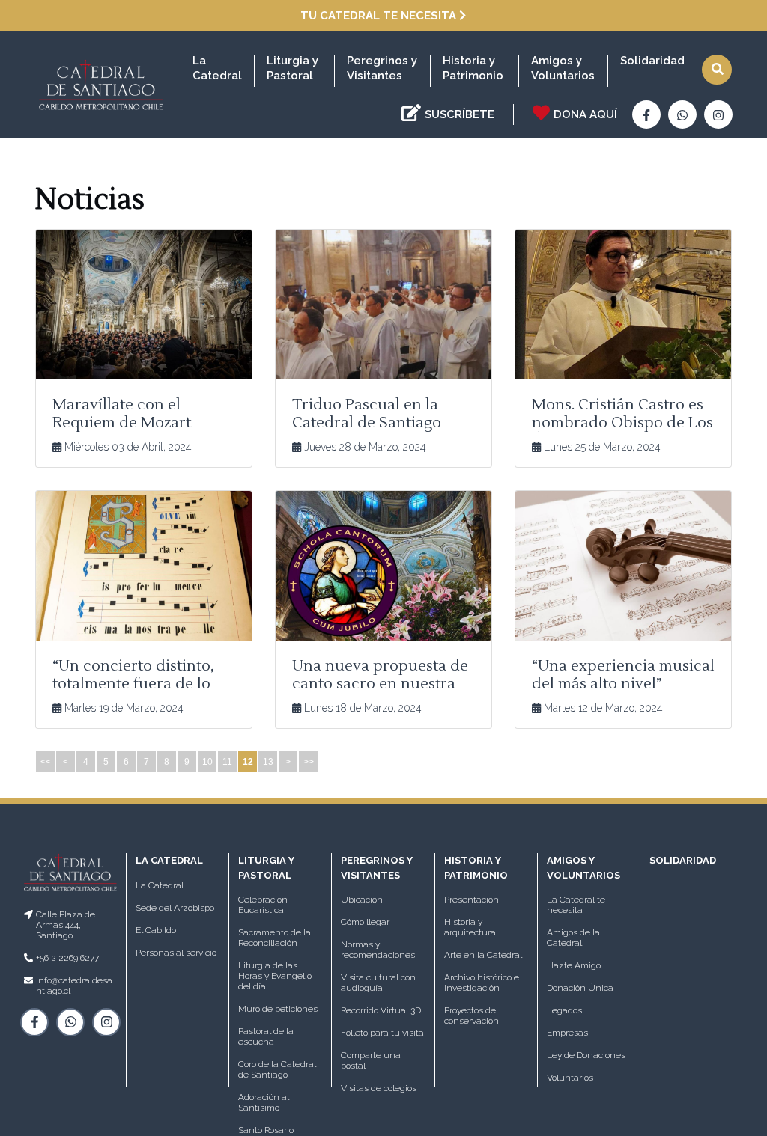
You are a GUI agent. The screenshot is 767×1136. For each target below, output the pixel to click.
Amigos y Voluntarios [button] (563, 68)
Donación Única (580, 988)
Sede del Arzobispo (175, 908)
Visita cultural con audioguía (378, 982)
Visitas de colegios (378, 1088)
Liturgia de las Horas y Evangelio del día (275, 976)
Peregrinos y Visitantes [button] (382, 68)
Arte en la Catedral (483, 955)
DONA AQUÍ (585, 114)
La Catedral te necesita (576, 904)
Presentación (471, 899)
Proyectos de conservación (471, 1015)
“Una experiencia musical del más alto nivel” (623, 675)
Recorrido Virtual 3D (381, 1010)
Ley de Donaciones (586, 1055)
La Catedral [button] (217, 68)
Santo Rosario (266, 1130)
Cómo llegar (365, 922)
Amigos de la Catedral (573, 937)
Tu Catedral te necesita (379, 15)
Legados (564, 1010)
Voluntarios (570, 1077)
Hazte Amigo (574, 965)
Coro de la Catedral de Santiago (277, 1069)
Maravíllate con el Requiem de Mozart (121, 414)
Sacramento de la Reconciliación (274, 937)
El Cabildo (156, 930)
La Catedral (160, 885)
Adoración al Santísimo (263, 1102)
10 (207, 762)
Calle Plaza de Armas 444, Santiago (65, 925)
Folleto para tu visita (382, 1032)
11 (227, 762)
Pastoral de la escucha (266, 1036)
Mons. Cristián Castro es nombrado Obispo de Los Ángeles (622, 423)
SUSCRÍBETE (459, 114)
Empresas (567, 1032)
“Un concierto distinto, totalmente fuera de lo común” (133, 684)
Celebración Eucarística (263, 904)
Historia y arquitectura (470, 927)
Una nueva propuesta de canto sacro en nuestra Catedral (380, 684)
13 (268, 762)
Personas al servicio (176, 952)
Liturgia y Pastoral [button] (292, 68)
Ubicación (362, 899)
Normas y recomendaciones (378, 949)
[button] (717, 70)
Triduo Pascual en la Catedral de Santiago (366, 414)
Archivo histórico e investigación (481, 982)
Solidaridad (652, 60)
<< (45, 762)
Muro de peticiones (278, 1009)
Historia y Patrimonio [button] (473, 68)
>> (308, 762)
